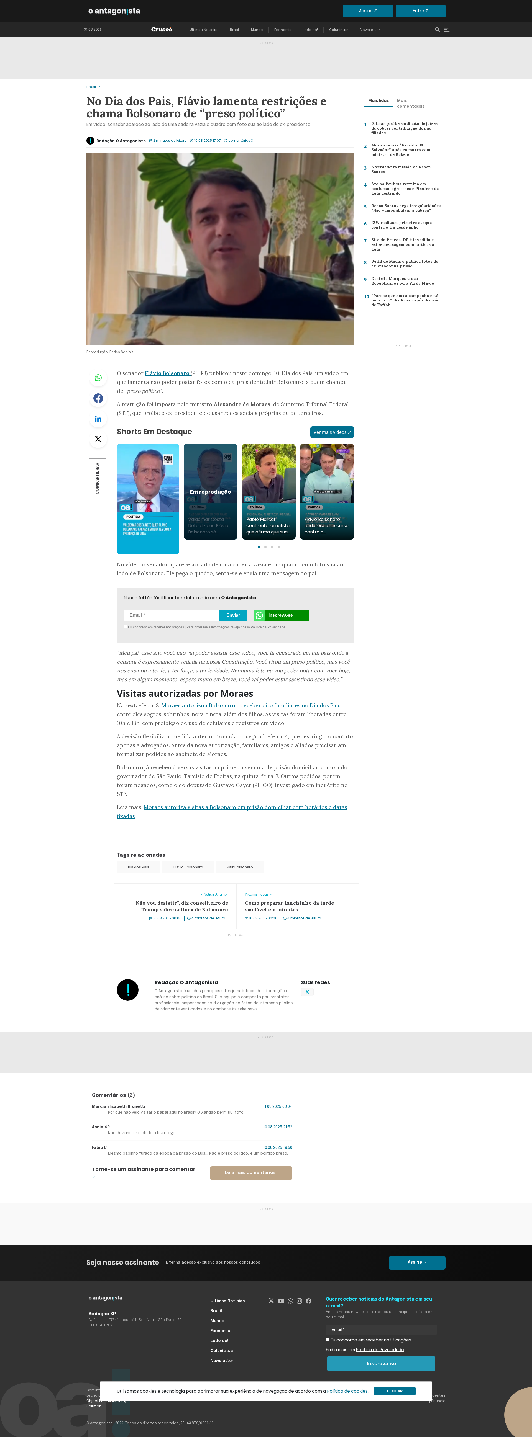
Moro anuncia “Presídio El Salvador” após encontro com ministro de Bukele (405, 151)
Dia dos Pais (138, 867)
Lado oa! (310, 30)
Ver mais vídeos (330, 432)
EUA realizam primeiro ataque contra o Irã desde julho (399, 226)
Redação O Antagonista (121, 141)
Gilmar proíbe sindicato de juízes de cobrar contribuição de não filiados (405, 128)
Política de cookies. (348, 1391)
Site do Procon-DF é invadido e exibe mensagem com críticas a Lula (406, 244)
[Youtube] (281, 1301)
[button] (258, 547)
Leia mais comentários (250, 1172)
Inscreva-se (280, 615)
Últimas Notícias (204, 30)
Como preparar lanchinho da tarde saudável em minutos (296, 887)
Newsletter (370, 30)
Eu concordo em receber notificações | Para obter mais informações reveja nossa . (174, 627)
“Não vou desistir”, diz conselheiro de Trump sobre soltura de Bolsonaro (175, 890)
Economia (282, 30)
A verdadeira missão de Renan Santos (399, 170)
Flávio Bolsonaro (188, 867)
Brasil (235, 30)
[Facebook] (308, 1301)
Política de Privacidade (268, 627)
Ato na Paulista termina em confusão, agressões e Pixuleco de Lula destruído (404, 190)
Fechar (395, 1391)
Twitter (98, 439)
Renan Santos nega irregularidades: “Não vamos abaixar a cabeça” (405, 209)
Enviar (233, 615)
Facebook (98, 398)
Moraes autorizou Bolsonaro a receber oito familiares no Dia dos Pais (251, 705)
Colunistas (339, 30)
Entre (418, 11)
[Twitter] (271, 1301)
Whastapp (98, 377)
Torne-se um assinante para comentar (143, 1169)
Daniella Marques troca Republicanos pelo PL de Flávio (400, 282)
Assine (366, 11)
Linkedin (98, 418)
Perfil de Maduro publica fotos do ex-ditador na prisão (403, 265)
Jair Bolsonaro (240, 867)
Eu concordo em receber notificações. (370, 1340)
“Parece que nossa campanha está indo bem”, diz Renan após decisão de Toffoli (404, 301)
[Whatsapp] (290, 1301)
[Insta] (299, 1301)
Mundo (257, 30)
